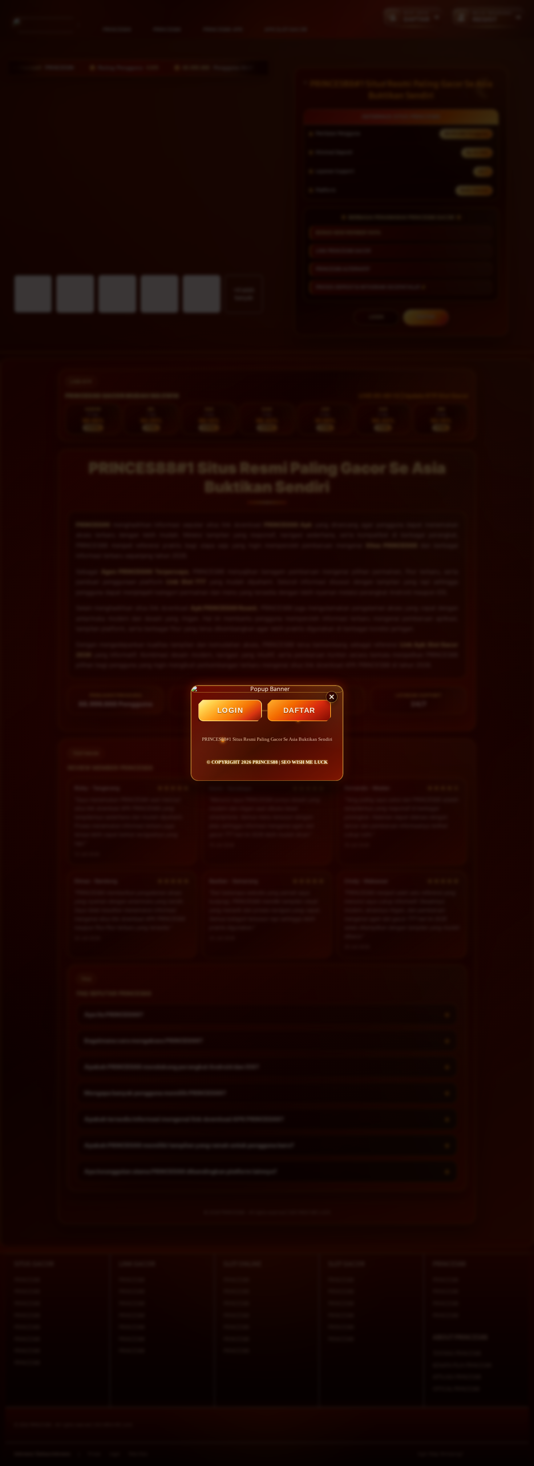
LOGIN (230, 710)
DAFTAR (299, 710)
